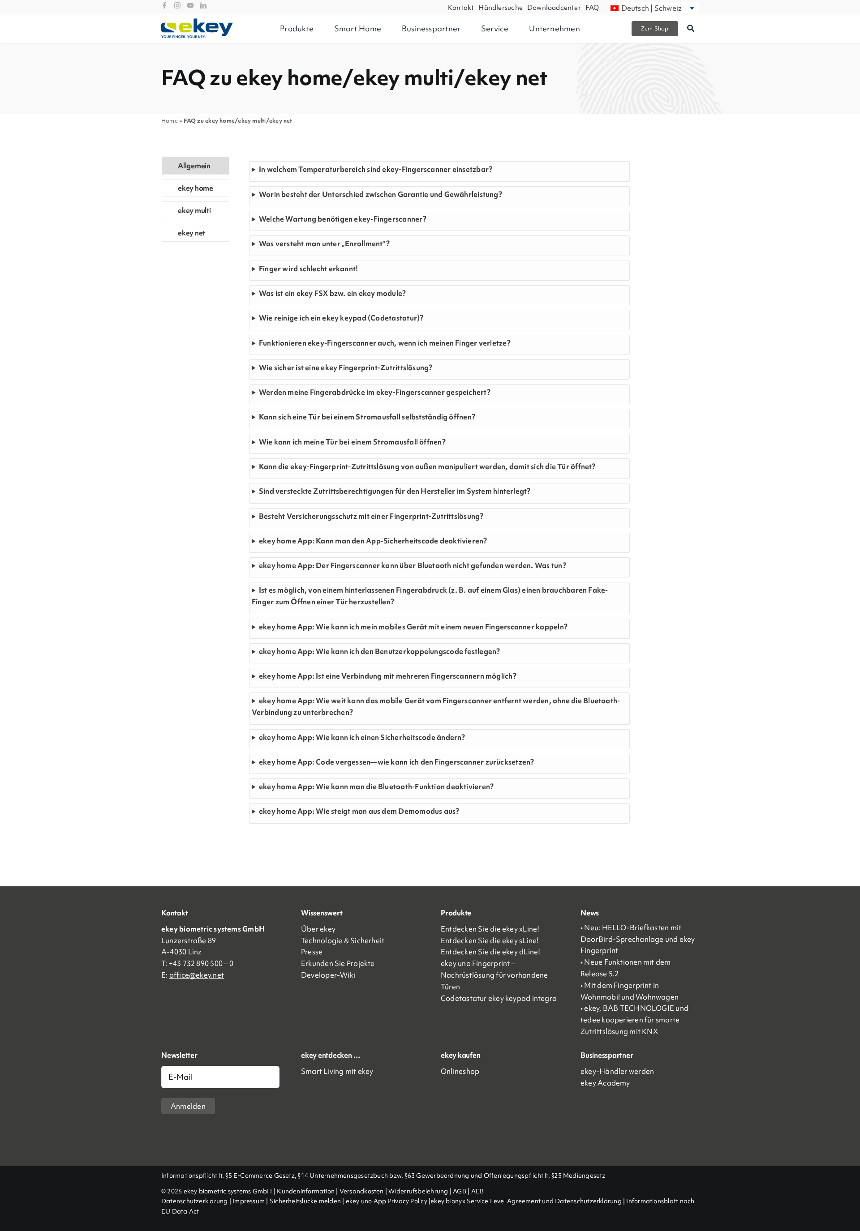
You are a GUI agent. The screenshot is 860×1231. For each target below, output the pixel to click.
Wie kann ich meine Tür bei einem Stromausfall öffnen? (352, 442)
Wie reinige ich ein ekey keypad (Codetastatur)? (341, 318)
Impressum (248, 1201)
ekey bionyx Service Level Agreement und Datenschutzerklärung (526, 1201)
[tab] (195, 166)
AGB (459, 1191)
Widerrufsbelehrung (418, 1191)
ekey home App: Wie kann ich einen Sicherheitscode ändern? (362, 737)
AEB (477, 1191)
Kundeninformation (306, 1191)
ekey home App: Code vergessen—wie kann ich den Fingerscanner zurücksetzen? (396, 762)
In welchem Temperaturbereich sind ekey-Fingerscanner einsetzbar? (375, 169)
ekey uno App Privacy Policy (386, 1201)
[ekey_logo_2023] (197, 21)
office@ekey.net (196, 975)
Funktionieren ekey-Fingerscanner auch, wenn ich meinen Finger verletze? (385, 343)
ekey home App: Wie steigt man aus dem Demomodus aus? (359, 811)
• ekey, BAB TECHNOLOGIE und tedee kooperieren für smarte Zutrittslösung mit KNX (634, 1019)
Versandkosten (362, 1191)
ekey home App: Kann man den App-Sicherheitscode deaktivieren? (373, 541)
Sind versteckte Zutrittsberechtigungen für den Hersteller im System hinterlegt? (395, 491)
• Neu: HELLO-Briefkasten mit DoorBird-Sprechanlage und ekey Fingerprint (637, 939)
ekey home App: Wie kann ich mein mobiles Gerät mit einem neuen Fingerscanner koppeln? (413, 627)
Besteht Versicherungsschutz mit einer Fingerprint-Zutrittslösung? (371, 516)
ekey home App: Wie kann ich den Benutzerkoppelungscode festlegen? (379, 651)
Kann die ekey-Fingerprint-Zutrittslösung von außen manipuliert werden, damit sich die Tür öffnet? (427, 466)
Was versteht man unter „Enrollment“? (324, 243)
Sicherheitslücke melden (305, 1201)
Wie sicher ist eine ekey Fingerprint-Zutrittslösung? (346, 367)
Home (169, 120)
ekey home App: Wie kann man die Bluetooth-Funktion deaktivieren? (376, 786)
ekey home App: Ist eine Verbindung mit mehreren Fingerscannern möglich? (387, 676)
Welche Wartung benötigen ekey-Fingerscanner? (342, 219)
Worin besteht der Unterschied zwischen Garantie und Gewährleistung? (380, 194)
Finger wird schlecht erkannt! (308, 269)
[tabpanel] (439, 492)
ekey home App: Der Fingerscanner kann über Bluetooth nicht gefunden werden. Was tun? (412, 565)
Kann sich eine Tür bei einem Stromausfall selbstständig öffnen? (367, 417)
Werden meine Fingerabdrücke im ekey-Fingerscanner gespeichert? (374, 392)
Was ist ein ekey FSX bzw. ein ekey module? (332, 293)
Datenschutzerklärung (194, 1201)
